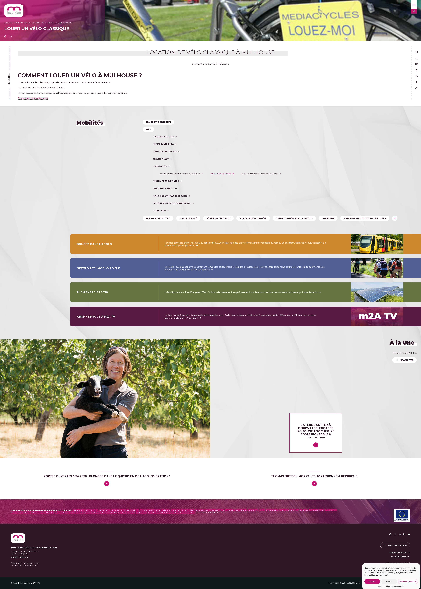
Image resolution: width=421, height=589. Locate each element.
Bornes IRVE (328, 218)
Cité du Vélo (159, 211)
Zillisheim (176, 512)
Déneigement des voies (218, 218)
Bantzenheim (91, 510)
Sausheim (100, 512)
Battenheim (104, 510)
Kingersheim (272, 510)
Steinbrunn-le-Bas (126, 512)
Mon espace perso (397, 545)
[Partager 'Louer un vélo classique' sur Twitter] (11, 36)
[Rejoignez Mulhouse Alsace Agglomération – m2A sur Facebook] (390, 534)
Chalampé (165, 510)
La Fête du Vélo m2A (163, 144)
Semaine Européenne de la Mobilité (294, 218)
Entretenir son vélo (163, 188)
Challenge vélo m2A (163, 137)
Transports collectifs (158, 122)
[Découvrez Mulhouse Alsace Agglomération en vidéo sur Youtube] (409, 534)
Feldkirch (199, 510)
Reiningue (49, 512)
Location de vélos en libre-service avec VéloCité (179, 174)
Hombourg (253, 510)
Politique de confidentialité (394, 586)
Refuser (389, 581)
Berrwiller (115, 510)
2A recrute (398, 556)
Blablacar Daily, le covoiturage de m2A (365, 218)
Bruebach (134, 510)
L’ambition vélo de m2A (165, 152)
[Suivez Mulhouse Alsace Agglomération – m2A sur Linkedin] (404, 534)
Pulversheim (38, 512)
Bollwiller (124, 510)
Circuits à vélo (161, 159)
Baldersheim (79, 510)
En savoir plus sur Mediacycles (33, 98)
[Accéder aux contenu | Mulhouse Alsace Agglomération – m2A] (99, 36)
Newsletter (406, 360)
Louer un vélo (39, 23)
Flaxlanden (209, 510)
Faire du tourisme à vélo (166, 181)
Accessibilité (353, 583)
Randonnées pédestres (158, 218)
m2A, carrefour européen (253, 218)
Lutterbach (283, 510)
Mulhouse (313, 510)
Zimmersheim (188, 512)
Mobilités (18, 23)
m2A (33, 583)
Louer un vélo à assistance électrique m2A (259, 174)
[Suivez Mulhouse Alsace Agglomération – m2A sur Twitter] (395, 534)
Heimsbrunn (241, 510)
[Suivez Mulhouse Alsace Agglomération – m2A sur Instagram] (400, 534)
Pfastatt (27, 512)
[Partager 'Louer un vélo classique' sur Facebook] (5, 36)
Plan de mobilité (188, 218)
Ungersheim (141, 512)
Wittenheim (166, 512)
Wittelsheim (154, 512)
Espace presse (398, 553)
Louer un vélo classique (220, 174)
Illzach (262, 510)
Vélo (27, 23)
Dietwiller (175, 510)
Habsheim (230, 510)
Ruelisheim (89, 512)
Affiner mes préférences (408, 581)
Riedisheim (70, 512)
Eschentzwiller (187, 510)
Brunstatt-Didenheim (150, 510)
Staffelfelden (111, 512)
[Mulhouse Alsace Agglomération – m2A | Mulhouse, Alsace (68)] (13, 10)
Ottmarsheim (330, 510)
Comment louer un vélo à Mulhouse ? (210, 64)
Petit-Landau (17, 512)
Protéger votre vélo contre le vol (172, 203)
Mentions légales (336, 583)
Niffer (321, 510)
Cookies (380, 586)
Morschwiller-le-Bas (299, 510)
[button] (414, 4)
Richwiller (59, 512)
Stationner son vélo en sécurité (170, 196)
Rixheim (80, 512)
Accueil (8, 23)
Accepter (372, 581)
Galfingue (219, 510)
